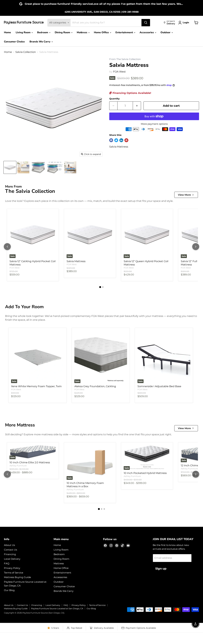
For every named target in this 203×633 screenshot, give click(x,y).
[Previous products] (7, 246)
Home (7, 32)
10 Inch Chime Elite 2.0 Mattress (30, 462)
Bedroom (43, 32)
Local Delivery (12, 558)
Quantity (114, 98)
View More (184, 194)
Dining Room (63, 32)
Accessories (147, 32)
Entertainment (124, 32)
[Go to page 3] (104, 509)
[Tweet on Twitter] (116, 140)
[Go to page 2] (103, 287)
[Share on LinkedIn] (121, 140)
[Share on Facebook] (111, 140)
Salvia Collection (25, 52)
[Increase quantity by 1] (137, 105)
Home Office (101, 32)
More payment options (154, 124)
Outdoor (165, 32)
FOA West (119, 71)
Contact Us (10, 549)
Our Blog (9, 590)
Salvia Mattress (76, 261)
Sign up (160, 568)
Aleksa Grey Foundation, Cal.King (95, 386)
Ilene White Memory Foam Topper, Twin (36, 386)
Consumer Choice (14, 41)
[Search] (145, 22)
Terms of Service (13, 572)
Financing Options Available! (131, 92)
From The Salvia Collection (125, 59)
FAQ (6, 563)
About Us (9, 545)
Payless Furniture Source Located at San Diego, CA (57, 608)
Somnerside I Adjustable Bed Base (159, 386)
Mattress (82, 32)
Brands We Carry (40, 41)
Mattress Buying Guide (17, 577)
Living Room (23, 32)
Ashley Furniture (18, 465)
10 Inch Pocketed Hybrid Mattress (145, 473)
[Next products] (195, 246)
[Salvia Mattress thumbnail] (10, 167)
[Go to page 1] (100, 287)
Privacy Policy (12, 568)
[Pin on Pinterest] (126, 140)
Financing (10, 554)
